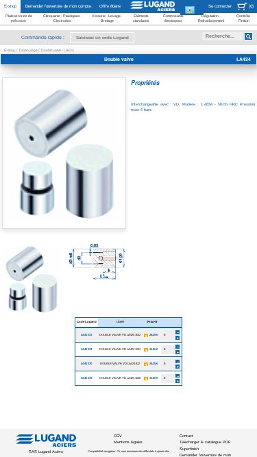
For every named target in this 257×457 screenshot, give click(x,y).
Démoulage (28, 50)
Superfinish (189, 449)
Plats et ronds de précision (18, 18)
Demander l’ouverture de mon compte (58, 5)
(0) (251, 5)
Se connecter (220, 5)
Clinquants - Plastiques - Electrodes (62, 18)
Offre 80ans (110, 5)
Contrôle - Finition (244, 18)
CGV (118, 436)
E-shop (10, 5)
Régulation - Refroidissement (211, 18)
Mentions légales (128, 442)
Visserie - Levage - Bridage (107, 18)
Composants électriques (173, 18)
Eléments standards (141, 18)
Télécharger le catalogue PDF (205, 442)
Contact (186, 436)
